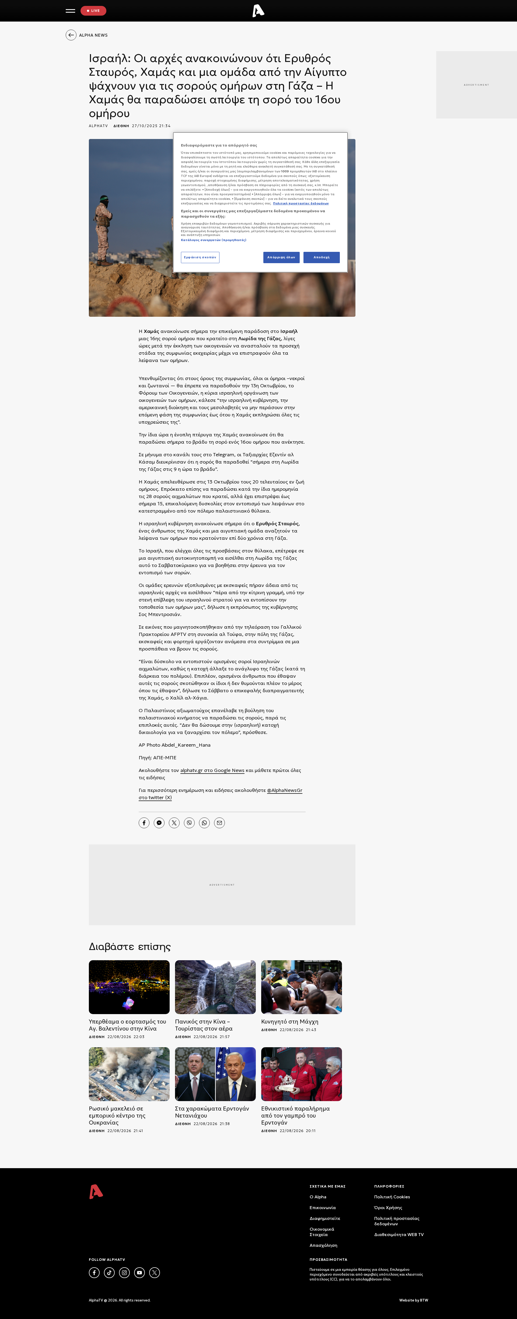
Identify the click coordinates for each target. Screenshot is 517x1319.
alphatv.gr (191, 770)
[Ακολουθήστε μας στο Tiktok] (109, 1272)
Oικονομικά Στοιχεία (322, 1231)
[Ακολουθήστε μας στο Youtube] (139, 1272)
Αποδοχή (322, 257)
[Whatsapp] (204, 822)
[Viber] (189, 822)
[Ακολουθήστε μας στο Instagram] (124, 1272)
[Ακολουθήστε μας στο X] (154, 1272)
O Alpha (318, 1196)
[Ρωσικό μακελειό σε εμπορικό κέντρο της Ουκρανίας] (129, 1074)
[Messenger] (159, 822)
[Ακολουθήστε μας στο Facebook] (94, 1272)
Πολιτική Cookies (392, 1196)
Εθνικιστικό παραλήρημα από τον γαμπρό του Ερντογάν (295, 1115)
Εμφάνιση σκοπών (200, 257)
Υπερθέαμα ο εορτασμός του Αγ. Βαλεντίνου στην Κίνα (127, 1025)
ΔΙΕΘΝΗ (121, 126)
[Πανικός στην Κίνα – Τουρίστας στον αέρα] (215, 987)
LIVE (95, 10)
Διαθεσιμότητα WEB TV (399, 1234)
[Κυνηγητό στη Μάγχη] (301, 987)
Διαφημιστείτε (325, 1218)
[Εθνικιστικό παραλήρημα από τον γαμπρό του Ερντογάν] (301, 1074)
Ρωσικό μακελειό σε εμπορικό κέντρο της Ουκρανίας (117, 1115)
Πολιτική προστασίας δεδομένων (396, 1221)
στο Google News (223, 770)
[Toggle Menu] (70, 11)
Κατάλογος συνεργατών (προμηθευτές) (213, 240)
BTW (424, 1300)
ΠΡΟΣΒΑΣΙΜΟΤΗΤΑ (328, 1259)
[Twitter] (174, 822)
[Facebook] (144, 822)
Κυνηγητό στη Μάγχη (290, 1021)
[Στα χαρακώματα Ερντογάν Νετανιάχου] (215, 1074)
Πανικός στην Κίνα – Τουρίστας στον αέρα (204, 1025)
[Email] (219, 822)
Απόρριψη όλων (281, 257)
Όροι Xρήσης (388, 1207)
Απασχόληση (323, 1245)
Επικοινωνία (323, 1207)
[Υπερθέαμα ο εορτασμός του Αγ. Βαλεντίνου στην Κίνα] (129, 987)
